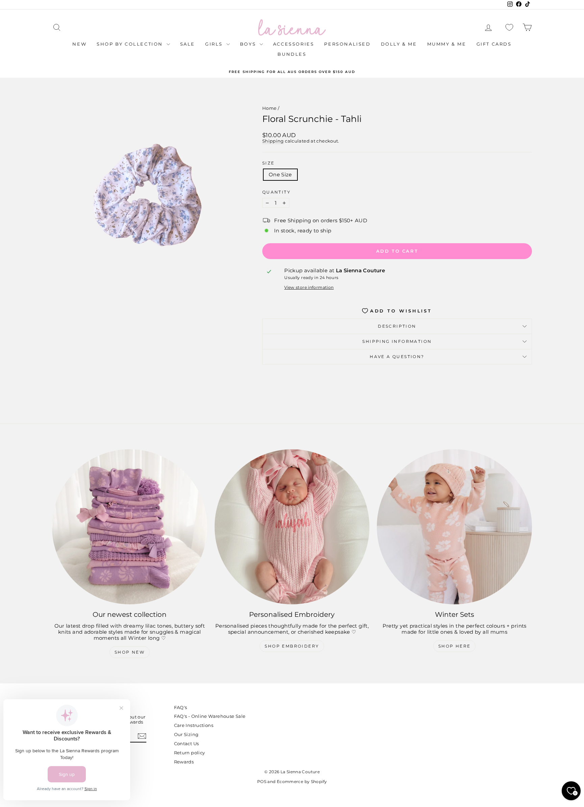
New (79, 44)
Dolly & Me (399, 44)
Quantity (276, 192)
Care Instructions (193, 725)
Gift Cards (494, 44)
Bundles (291, 54)
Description (397, 326)
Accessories (293, 44)
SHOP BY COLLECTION (131, 44)
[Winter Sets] (454, 526)
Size (268, 163)
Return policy (189, 752)
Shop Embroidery (292, 646)
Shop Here (454, 646)
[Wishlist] (509, 27)
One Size (280, 174)
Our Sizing (186, 734)
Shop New (130, 652)
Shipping (273, 141)
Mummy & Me (446, 44)
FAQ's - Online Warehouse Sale (210, 716)
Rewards (184, 761)
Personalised (347, 44)
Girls (215, 44)
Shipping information (397, 341)
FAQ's (180, 707)
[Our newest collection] (129, 526)
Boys (249, 44)
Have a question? (397, 356)
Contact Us (186, 743)
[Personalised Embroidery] (292, 526)
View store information (309, 287)
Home (269, 108)
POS (261, 781)
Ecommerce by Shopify (302, 781)
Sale (187, 44)
